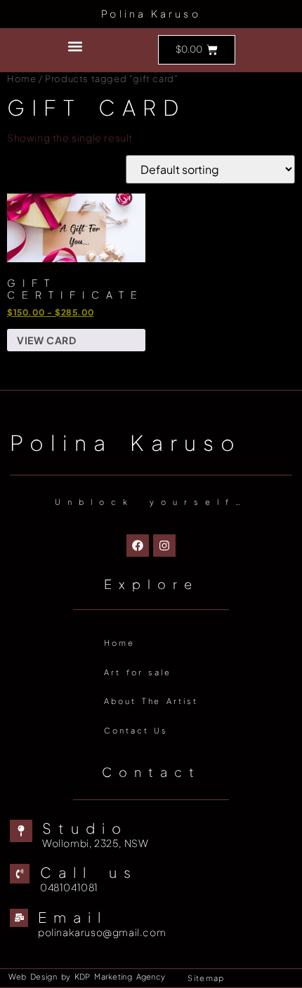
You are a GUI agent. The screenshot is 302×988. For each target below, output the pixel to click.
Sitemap (206, 977)
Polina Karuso (151, 13)
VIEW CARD (46, 340)
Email (72, 917)
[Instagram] (164, 545)
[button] (75, 46)
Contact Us (136, 730)
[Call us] (19, 874)
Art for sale (137, 672)
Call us (89, 872)
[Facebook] (137, 545)
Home (21, 78)
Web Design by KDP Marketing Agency (87, 976)
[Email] (19, 918)
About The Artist (150, 700)
